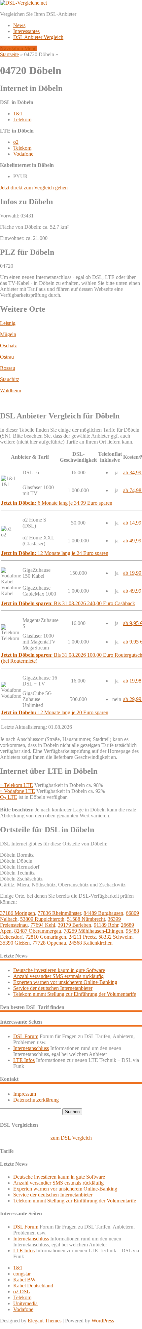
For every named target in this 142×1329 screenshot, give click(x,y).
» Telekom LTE (16, 785)
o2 (15, 142)
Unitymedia (25, 1303)
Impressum (24, 1094)
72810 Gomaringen (45, 937)
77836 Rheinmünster (59, 913)
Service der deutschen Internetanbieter (52, 988)
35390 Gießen (15, 943)
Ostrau (7, 357)
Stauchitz (9, 379)
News (19, 25)
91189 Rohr (106, 925)
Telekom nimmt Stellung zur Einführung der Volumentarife (74, 994)
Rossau (7, 368)
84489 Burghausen (103, 913)
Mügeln (8, 334)
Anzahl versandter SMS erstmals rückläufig (58, 976)
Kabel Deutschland (33, 1285)
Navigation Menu (18, 48)
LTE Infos (24, 1060)
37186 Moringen (17, 913)
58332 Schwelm (115, 937)
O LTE (8, 797)
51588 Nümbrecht (86, 919)
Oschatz (8, 345)
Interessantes (26, 31)
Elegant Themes (44, 1320)
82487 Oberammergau (37, 931)
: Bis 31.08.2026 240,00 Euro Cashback (68, 603)
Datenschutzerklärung (36, 1100)
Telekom (22, 119)
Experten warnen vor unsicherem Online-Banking (65, 982)
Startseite (9, 54)
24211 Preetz (82, 937)
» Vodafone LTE (17, 791)
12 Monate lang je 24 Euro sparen (54, 553)
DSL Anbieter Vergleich (38, 37)
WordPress (102, 1320)
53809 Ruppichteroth (42, 919)
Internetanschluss (31, 1048)
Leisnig (8, 323)
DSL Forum (25, 1036)
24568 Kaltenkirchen (91, 943)
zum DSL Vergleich (71, 1138)
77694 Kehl (42, 925)
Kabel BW (24, 1279)
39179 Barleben (74, 925)
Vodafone (23, 154)
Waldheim (10, 390)
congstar (22, 1273)
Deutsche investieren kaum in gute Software (59, 970)
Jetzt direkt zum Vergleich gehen (34, 187)
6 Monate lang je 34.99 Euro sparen (56, 503)
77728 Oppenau (49, 943)
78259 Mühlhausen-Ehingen (93, 931)
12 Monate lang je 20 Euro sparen (54, 712)
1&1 (17, 113)
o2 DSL (21, 1291)
